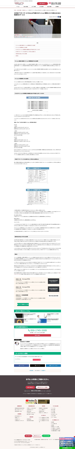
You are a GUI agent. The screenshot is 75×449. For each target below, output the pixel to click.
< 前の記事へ (31, 370)
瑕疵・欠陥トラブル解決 (30, 414)
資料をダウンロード (37, 435)
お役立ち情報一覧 (37, 370)
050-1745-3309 (56, 3)
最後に (17, 55)
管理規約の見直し (41, 411)
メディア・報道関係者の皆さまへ (57, 439)
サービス (18, 6)
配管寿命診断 (29, 419)
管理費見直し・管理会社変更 (43, 408)
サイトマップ (50, 439)
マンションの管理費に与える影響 (21, 47)
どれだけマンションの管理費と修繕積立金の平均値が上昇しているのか (28, 49)
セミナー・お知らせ (54, 417)
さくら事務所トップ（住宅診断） (55, 428)
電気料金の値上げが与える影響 (21, 53)
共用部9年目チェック (30, 409)
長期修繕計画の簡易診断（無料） (19, 408)
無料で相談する (42, 3)
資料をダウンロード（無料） (43, 387)
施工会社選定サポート (18, 416)
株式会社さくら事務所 (25, 341)
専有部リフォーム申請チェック (43, 412)
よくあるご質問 (53, 415)
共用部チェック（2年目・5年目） (31, 408)
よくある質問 (41, 6)
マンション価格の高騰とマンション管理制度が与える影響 (25, 45)
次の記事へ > (43, 370)
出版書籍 (52, 425)
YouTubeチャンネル (54, 414)
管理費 (24, 36)
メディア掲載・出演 (54, 423)
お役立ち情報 (49, 6)
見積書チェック (17, 417)
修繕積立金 (17, 36)
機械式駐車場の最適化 (30, 420)
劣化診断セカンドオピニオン (31, 412)
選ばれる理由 (26, 6)
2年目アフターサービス (29, 36)
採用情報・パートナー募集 (55, 426)
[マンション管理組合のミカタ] (19, 3)
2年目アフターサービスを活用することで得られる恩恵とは (26, 51)
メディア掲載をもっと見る (24, 304)
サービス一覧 (53, 408)
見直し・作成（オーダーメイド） (19, 409)
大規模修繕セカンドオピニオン (19, 420)
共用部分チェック (19, 34)
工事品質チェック (17, 419)
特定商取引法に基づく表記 (44, 439)
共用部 (21, 36)
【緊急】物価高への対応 (18, 411)
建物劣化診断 (29, 411)
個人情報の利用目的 (37, 439)
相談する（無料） (37, 335)
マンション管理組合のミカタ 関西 (44, 417)
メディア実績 (34, 6)
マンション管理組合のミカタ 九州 (44, 419)
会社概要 (57, 6)
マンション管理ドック (42, 409)
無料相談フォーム (41, 393)
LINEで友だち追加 (46, 435)
